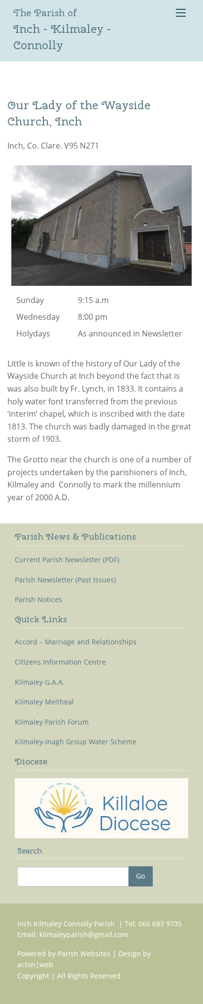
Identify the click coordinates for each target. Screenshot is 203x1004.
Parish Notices (38, 599)
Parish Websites (84, 953)
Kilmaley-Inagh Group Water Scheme (75, 741)
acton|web (35, 964)
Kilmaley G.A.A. (40, 682)
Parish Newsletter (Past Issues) (65, 580)
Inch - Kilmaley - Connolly (62, 29)
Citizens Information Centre (60, 662)
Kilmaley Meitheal (44, 702)
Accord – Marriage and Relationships (75, 642)
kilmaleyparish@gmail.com (83, 934)
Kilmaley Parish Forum (52, 722)
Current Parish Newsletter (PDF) (67, 559)
